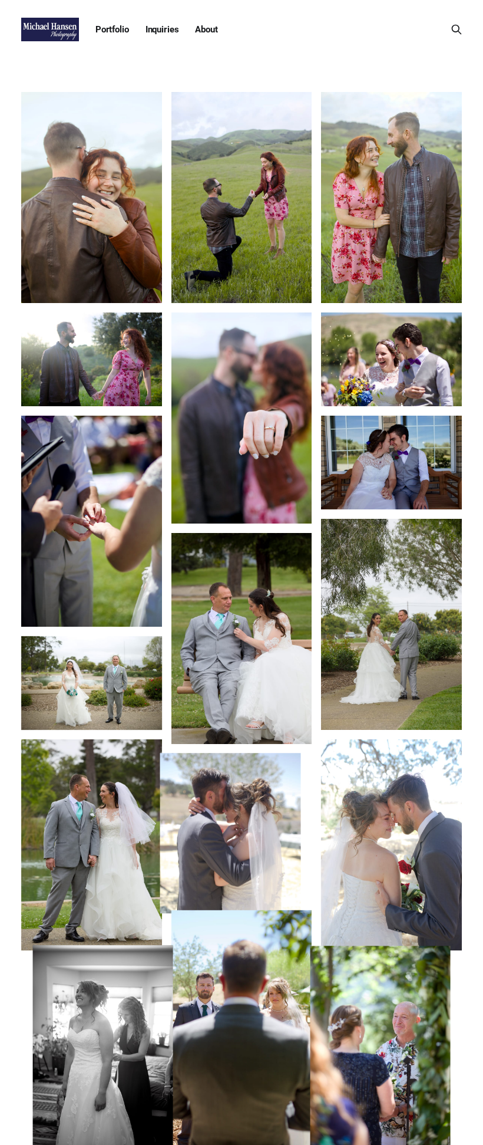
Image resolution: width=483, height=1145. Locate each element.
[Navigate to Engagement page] (91, 197)
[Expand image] (144, 285)
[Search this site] (456, 29)
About (206, 29)
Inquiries (162, 29)
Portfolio (112, 29)
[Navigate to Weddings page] (391, 359)
